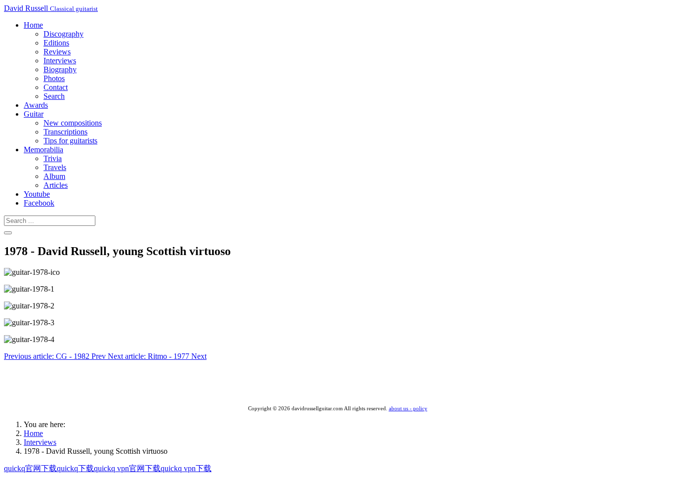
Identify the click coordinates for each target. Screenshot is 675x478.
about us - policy (408, 408)
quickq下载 (75, 468)
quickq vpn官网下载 (127, 468)
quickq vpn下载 (186, 468)
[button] (33, 25)
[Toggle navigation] (8, 232)
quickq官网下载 (30, 468)
